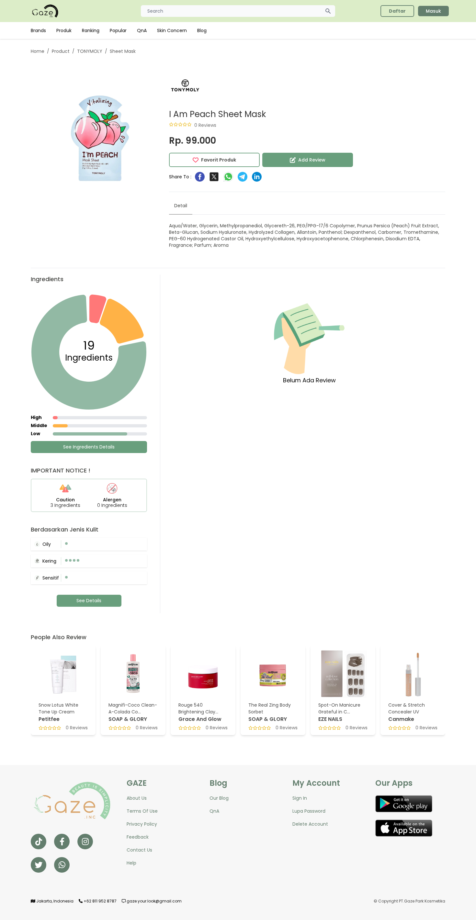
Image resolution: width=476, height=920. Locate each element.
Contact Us (139, 850)
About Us (137, 798)
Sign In (299, 798)
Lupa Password (308, 811)
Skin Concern (172, 30)
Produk (64, 30)
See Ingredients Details (89, 447)
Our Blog (219, 798)
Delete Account (310, 824)
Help (131, 863)
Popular (118, 30)
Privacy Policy (142, 824)
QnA (142, 30)
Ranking (90, 30)
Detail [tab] (180, 205)
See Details (88, 600)
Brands (38, 30)
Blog (202, 30)
